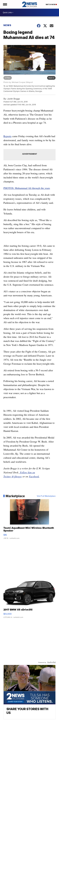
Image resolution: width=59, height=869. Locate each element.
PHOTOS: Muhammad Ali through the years (26, 188)
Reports (7, 136)
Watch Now (51, 4)
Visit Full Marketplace (46, 496)
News (7, 25)
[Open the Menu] (4, 4)
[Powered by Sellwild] (51, 662)
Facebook (34, 476)
